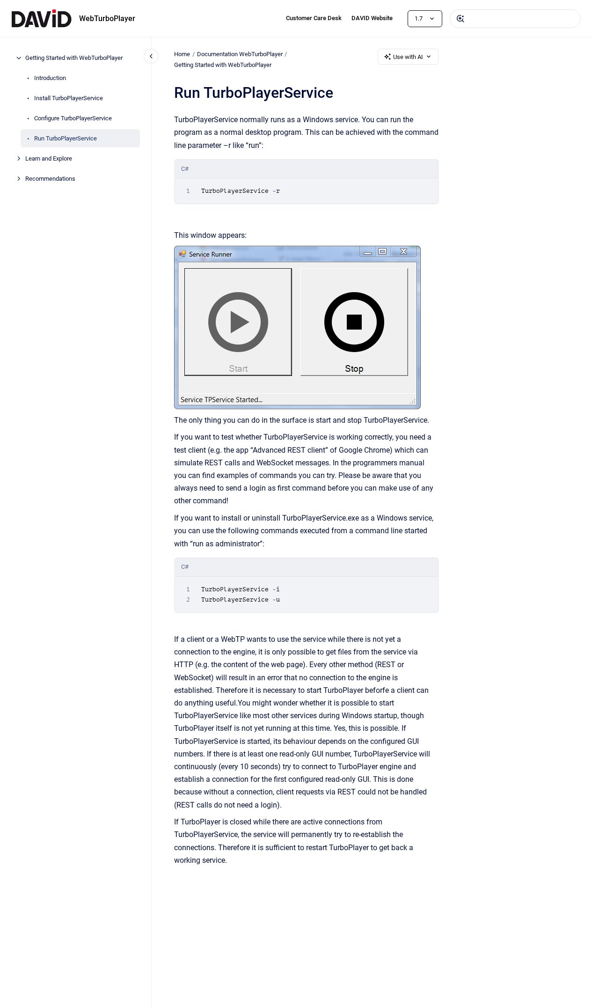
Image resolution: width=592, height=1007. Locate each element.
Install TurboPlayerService (68, 98)
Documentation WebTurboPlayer (240, 54)
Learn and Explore (48, 158)
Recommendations (50, 178)
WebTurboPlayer (107, 18)
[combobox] (515, 19)
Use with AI (408, 56)
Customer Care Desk (314, 18)
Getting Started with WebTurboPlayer (74, 57)
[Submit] (460, 18)
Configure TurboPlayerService (73, 118)
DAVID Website (372, 18)
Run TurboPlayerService (65, 138)
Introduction (50, 77)
